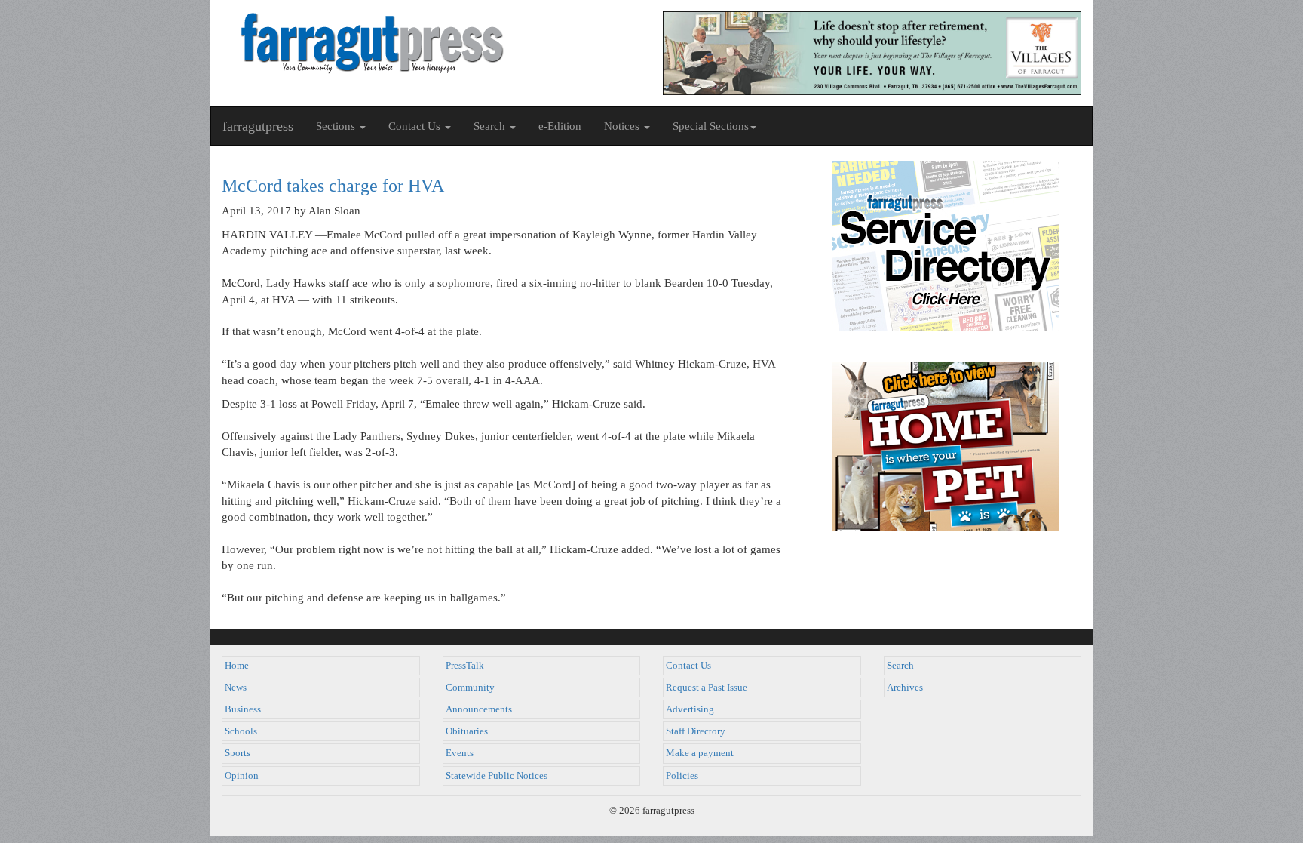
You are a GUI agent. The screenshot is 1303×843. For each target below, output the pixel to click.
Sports (237, 753)
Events (460, 753)
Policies (682, 776)
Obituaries (467, 731)
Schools (241, 731)
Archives (905, 687)
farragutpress (257, 126)
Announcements (479, 709)
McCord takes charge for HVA (333, 185)
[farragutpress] (431, 43)
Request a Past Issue (706, 687)
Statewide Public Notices (496, 776)
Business (243, 709)
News (236, 687)
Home (237, 665)
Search (900, 665)
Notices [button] (623, 126)
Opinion (242, 776)
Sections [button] (337, 126)
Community (470, 687)
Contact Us (688, 665)
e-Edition (559, 126)
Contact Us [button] (415, 126)
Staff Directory (695, 731)
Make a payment (700, 753)
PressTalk (465, 665)
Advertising (690, 709)
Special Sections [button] (711, 126)
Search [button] (491, 126)
